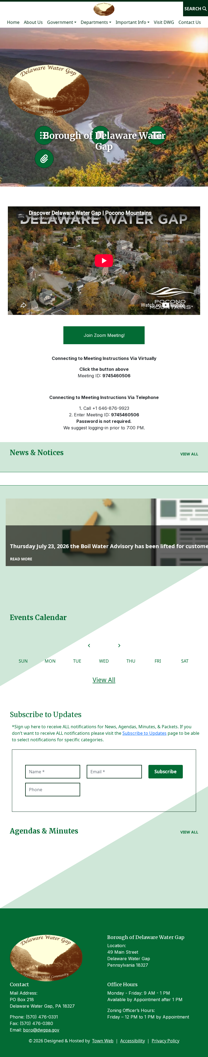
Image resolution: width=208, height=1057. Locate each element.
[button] (62, 22)
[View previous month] (89, 645)
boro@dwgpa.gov (41, 1030)
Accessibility (132, 1041)
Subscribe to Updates (144, 733)
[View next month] (119, 645)
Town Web (102, 1041)
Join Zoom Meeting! (104, 335)
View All (104, 680)
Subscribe (165, 771)
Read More (21, 558)
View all (189, 453)
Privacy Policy (165, 1041)
